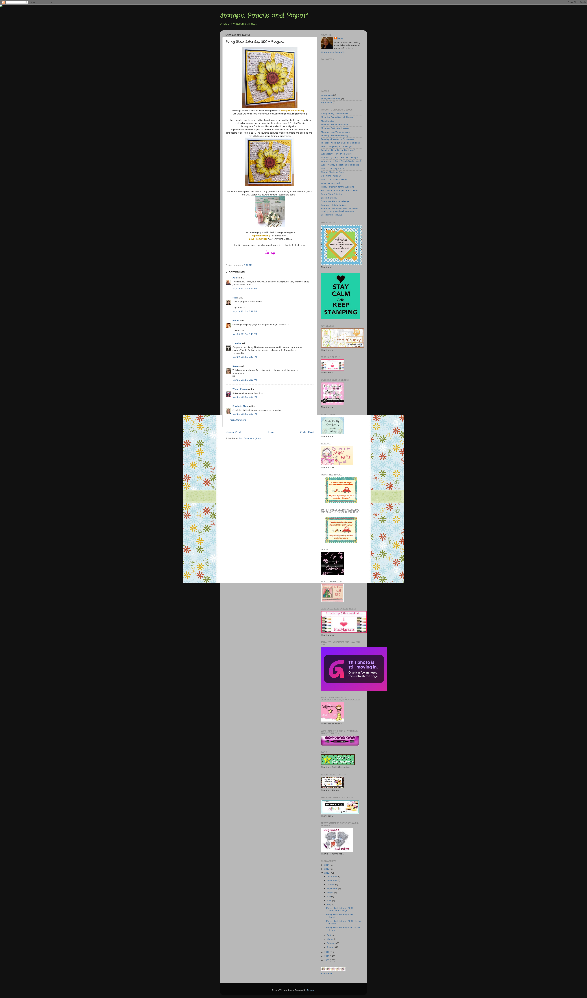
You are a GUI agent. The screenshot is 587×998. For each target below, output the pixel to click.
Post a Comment (237, 420)
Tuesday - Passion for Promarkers (337, 139)
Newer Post (233, 432)
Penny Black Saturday (331, 194)
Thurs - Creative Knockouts (334, 179)
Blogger (310, 990)
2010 (327, 956)
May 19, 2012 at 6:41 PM (245, 311)
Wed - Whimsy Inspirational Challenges (340, 165)
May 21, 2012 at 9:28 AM (245, 380)
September (332, 888)
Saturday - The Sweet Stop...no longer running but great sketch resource (339, 210)
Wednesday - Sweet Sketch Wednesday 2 (341, 161)
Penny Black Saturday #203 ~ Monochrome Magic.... (340, 909)
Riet (235, 298)
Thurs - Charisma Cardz (332, 172)
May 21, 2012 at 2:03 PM (245, 397)
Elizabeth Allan (240, 406)
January (331, 947)
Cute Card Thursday (331, 176)
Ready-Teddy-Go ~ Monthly (334, 113)
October (331, 884)
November (332, 880)
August (330, 892)
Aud (235, 278)
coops (236, 320)
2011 (327, 952)
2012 (327, 873)
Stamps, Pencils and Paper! (264, 15)
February (331, 943)
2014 (327, 865)
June (329, 900)
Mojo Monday (327, 121)
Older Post (307, 432)
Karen (236, 366)
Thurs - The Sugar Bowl (332, 168)
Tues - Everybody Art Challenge (336, 146)
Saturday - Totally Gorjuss (333, 205)
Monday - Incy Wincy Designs (335, 132)
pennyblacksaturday (330, 99)
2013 (327, 869)
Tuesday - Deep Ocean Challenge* (338, 150)
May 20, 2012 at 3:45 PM (245, 334)
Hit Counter (326, 973)
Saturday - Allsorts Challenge (335, 201)
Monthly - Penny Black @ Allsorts (337, 117)
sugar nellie (326, 102)
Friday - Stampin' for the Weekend (337, 187)
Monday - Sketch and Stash (334, 124)
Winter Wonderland (330, 183)
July (329, 896)
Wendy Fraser (240, 389)
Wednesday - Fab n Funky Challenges (339, 157)
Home (271, 432)
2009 (327, 960)
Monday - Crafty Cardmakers (335, 128)
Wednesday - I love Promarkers (336, 154)
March (330, 939)
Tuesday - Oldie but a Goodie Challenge (340, 143)
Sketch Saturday (329, 198)
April (329, 935)
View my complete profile (333, 52)
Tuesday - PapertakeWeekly (334, 135)
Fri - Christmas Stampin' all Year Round (340, 190)
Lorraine (237, 343)
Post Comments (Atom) (250, 438)
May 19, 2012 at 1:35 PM (245, 288)
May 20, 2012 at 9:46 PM (245, 357)
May (329, 904)
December (332, 876)
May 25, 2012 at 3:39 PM (245, 414)
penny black (327, 95)
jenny (340, 38)
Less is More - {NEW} (331, 215)
